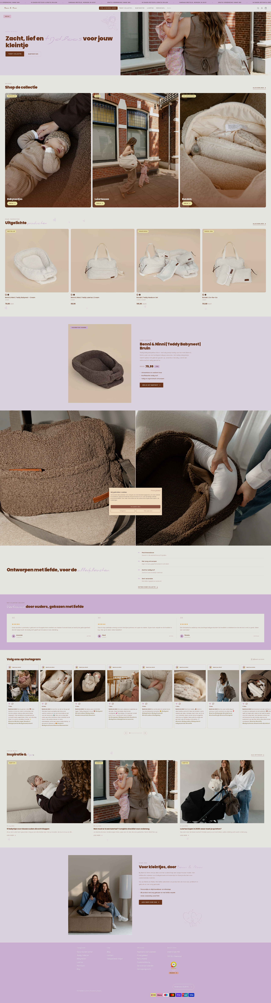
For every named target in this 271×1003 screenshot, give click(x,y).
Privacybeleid (155, 490)
